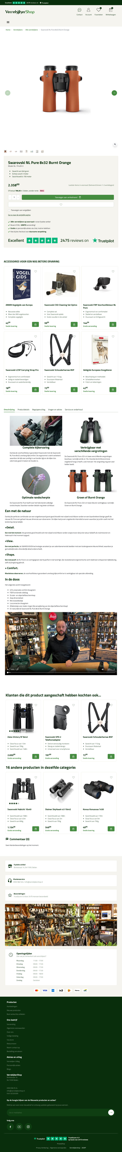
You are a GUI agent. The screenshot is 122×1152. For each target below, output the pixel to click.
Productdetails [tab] (23, 409)
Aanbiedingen (12, 1006)
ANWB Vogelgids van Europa (19, 305)
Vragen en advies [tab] (55, 409)
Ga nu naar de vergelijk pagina (19, 215)
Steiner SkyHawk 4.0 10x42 (58, 809)
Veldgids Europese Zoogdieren (97, 370)
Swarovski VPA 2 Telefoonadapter (53, 738)
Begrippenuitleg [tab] (38, 409)
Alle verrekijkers (31, 29)
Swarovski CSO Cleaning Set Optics (60, 305)
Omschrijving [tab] (9, 409)
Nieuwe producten (14, 1010)
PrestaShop (61, 1143)
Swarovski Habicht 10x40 (19, 809)
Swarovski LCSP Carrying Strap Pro (22, 370)
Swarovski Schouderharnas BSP (59, 370)
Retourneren (11, 1043)
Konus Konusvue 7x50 (93, 809)
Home (8, 29)
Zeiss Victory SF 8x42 (18, 737)
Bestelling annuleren (14, 1051)
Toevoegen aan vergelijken (21, 210)
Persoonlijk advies (13, 1065)
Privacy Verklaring (42, 1148)
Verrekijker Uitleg (13, 1061)
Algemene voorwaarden (16, 1028)
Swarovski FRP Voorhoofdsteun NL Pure (99, 306)
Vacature (10, 1039)
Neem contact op (13, 1047)
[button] (110, 12)
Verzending (11, 1024)
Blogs (9, 1069)
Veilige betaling (12, 1035)
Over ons (10, 1032)
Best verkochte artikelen (16, 1014)
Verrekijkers (18, 29)
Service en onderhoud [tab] (74, 409)
